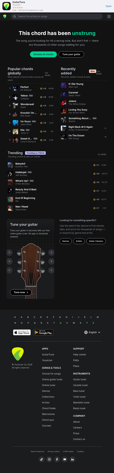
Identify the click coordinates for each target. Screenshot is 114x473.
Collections (48, 396)
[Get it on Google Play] (43, 332)
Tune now (19, 292)
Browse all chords (43, 54)
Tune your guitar (71, 54)
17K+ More (99, 72)
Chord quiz (48, 419)
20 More (102, 154)
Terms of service (37, 451)
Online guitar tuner (52, 379)
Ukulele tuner (80, 385)
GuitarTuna (48, 354)
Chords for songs (51, 373)
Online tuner (48, 385)
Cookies (80, 451)
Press (76, 433)
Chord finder (49, 408)
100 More (47, 74)
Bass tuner (79, 391)
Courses (46, 425)
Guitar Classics (96, 241)
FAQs (76, 360)
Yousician (47, 360)
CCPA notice (68, 451)
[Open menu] (109, 16)
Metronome (48, 414)
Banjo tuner (79, 408)
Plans (76, 366)
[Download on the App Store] (22, 332)
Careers (77, 427)
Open (109, 6)
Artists (79, 241)
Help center (79, 354)
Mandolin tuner (81, 402)
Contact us (79, 439)
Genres (65, 241)
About (76, 421)
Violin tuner (79, 396)
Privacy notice (54, 451)
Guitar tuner (79, 379)
